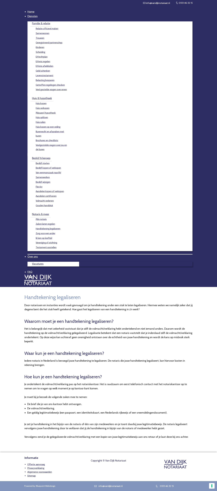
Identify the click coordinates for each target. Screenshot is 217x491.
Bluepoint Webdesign (45, 486)
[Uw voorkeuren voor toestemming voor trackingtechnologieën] (212, 486)
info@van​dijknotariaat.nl (157, 3)
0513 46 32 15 (185, 2)
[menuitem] (30, 11)
